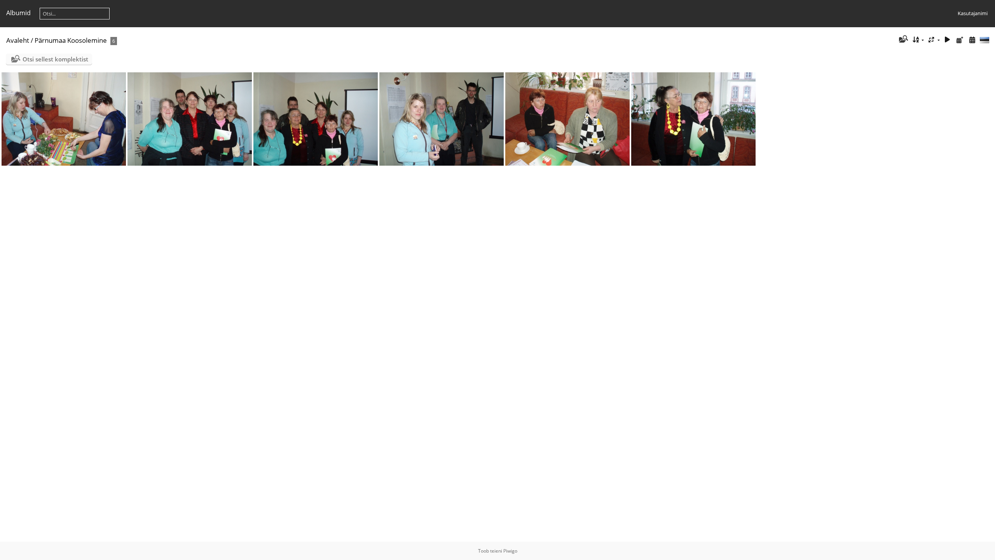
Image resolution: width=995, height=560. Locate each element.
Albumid (18, 13)
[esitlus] (947, 40)
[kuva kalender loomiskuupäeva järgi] (972, 40)
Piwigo (510, 551)
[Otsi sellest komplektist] (902, 39)
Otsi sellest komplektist (55, 59)
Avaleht (17, 40)
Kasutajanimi (973, 13)
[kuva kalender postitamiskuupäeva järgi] (959, 40)
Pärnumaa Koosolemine (71, 40)
